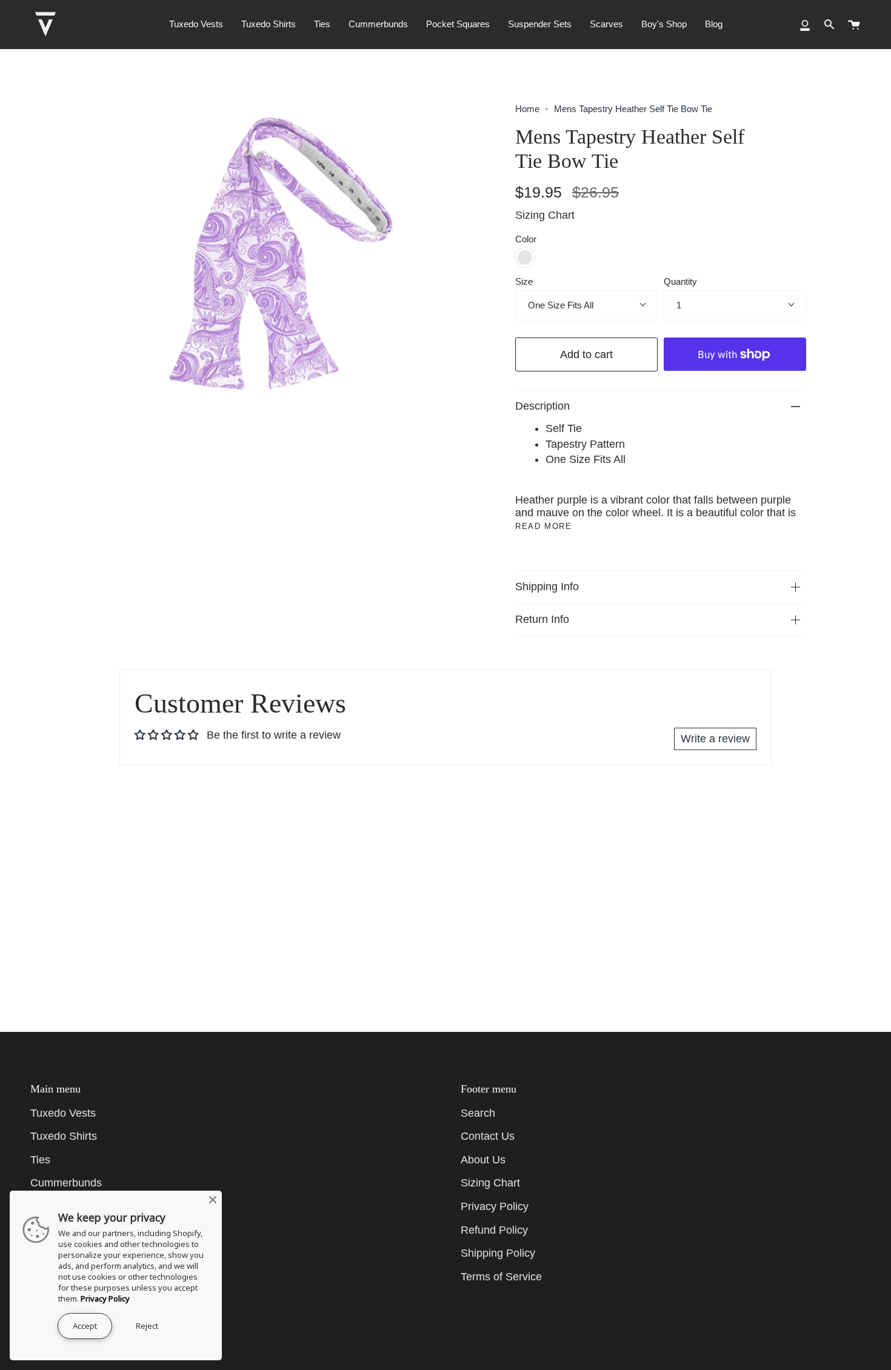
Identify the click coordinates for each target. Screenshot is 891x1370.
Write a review (715, 739)
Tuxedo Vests (63, 1113)
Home (527, 109)
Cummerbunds (66, 1183)
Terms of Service (501, 1277)
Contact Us (488, 1136)
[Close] (213, 1200)
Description (542, 406)
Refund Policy (494, 1230)
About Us (483, 1160)
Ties (40, 1160)
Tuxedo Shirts (63, 1136)
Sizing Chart (545, 215)
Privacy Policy (495, 1206)
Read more (543, 526)
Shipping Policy (498, 1253)
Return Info (542, 619)
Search (478, 1113)
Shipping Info (547, 586)
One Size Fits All (560, 305)
